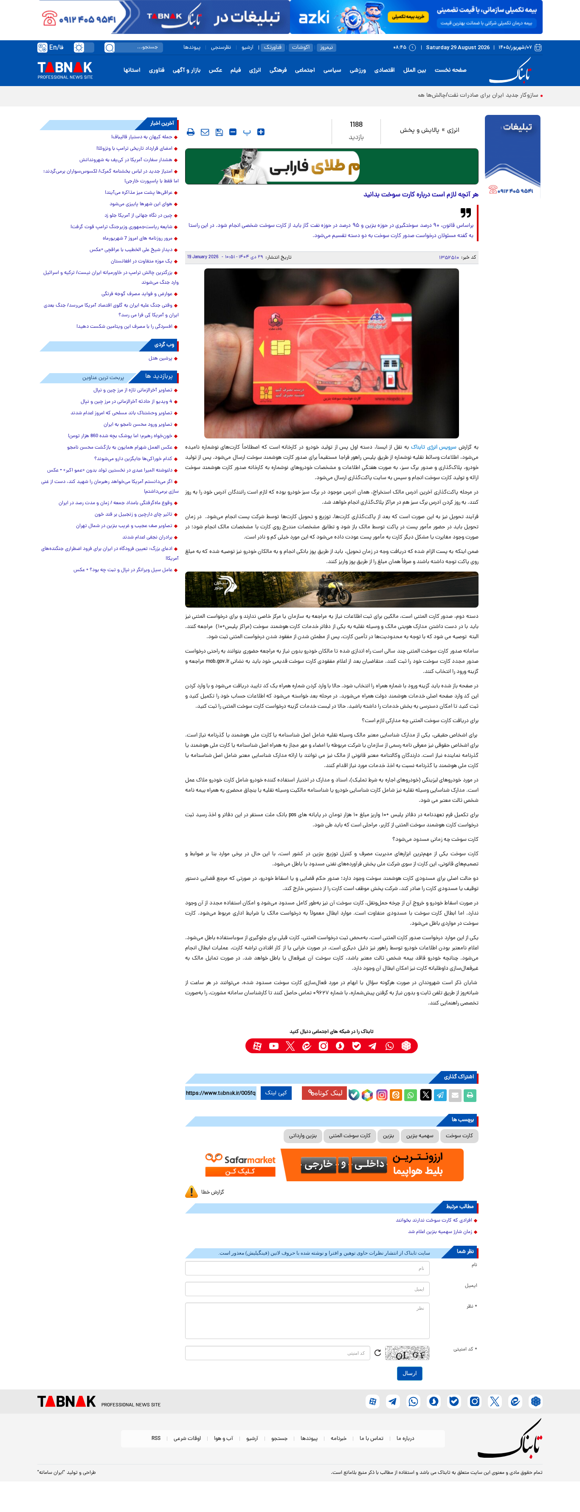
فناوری (156, 70)
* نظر (472, 1307)
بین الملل (414, 70)
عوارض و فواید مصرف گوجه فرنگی (136, 294)
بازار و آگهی (186, 70)
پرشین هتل (160, 359)
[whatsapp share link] (410, 1095)
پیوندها (191, 48)
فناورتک (273, 48)
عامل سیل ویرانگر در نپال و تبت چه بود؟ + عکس (122, 570)
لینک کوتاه (329, 1092)
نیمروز (326, 48)
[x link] (290, 1046)
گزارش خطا (212, 1192)
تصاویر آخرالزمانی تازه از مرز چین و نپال (132, 390)
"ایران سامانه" (51, 1473)
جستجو (279, 1439)
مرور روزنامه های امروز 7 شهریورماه (137, 239)
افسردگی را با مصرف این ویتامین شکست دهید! (124, 327)
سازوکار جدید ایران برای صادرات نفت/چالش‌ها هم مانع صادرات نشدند (453, 95)
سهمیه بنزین (420, 1136)
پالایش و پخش (419, 131)
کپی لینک (276, 1093)
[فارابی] (332, 166)
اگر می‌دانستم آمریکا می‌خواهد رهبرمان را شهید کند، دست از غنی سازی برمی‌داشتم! (110, 487)
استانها (132, 70)
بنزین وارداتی (303, 1136)
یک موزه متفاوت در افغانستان (141, 261)
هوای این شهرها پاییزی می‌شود (141, 204)
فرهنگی (278, 70)
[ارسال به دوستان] (455, 1095)
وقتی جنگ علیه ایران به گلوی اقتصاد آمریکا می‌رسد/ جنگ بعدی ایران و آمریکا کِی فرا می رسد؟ (111, 310)
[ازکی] (416, 17)
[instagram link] (323, 1046)
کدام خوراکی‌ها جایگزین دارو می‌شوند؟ (133, 459)
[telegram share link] (440, 1095)
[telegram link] (373, 1046)
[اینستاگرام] (380, 1094)
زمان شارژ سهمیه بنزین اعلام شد (440, 1232)
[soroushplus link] (340, 1046)
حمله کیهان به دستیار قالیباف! (141, 137)
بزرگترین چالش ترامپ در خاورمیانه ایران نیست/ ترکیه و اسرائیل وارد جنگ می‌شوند (111, 278)
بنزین (388, 1136)
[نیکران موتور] (332, 590)
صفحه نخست (451, 70)
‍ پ (246, 132)
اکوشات (301, 48)
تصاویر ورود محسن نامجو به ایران (138, 425)
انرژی (255, 70)
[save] (219, 132)
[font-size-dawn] (233, 131)
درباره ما (405, 1439)
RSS (156, 1439)
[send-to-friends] (205, 131)
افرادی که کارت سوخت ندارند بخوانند (434, 1221)
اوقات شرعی (187, 1439)
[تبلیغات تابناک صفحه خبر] (513, 158)
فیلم (236, 70)
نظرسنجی (221, 48)
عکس (215, 70)
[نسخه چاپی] (470, 1095)
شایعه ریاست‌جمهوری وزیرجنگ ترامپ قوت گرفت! (121, 227)
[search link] (109, 47)
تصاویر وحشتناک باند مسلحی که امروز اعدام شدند (121, 413)
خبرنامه (338, 1439)
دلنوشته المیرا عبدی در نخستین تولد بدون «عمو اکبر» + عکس (109, 470)
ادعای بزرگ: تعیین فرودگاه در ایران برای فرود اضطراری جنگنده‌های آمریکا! (110, 554)
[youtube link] (273, 1046)
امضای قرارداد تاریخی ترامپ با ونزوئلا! (134, 149)
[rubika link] (406, 1046)
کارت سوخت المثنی (350, 1136)
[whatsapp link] (389, 1046)
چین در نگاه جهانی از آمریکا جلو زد (138, 216)
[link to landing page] (512, 70)
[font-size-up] (261, 131)
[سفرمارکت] (332, 1165)
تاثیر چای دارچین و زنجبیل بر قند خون (133, 515)
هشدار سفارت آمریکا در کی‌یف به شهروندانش (125, 160)
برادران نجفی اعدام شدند (147, 537)
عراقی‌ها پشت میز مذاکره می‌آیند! (138, 193)
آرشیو (247, 48)
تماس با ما (371, 1439)
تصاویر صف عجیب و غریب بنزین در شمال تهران (124, 526)
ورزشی (358, 70)
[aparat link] (257, 1046)
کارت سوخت (459, 1136)
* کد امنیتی (465, 1349)
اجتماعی (305, 70)
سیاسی (332, 70)
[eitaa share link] (395, 1095)
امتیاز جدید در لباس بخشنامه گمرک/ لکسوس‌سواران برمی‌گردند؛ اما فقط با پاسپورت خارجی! (111, 176)
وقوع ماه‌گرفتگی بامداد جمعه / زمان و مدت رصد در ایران (115, 503)
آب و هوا (223, 1439)
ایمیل (471, 1286)
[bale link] (356, 1046)
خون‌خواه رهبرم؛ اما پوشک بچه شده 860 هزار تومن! (120, 436)
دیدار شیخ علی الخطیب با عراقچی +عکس (131, 250)
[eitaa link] (306, 1046)
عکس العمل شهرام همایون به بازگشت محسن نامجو (119, 448)
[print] (191, 131)
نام (474, 1265)
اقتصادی (384, 70)
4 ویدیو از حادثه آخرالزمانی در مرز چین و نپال (126, 402)
